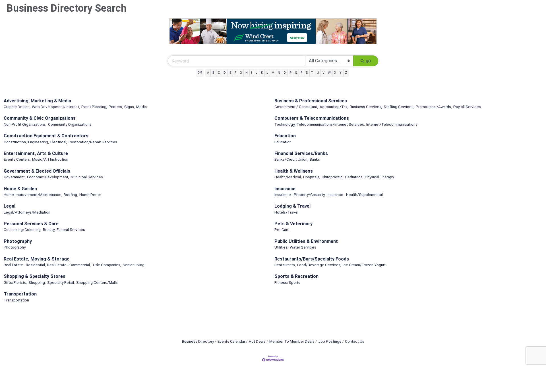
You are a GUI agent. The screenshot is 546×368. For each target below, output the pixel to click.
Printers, (116, 106)
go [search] (368, 60)
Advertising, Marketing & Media (37, 101)
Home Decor (90, 194)
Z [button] (346, 73)
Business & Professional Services (310, 101)
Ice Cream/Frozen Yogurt (364, 264)
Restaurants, (285, 264)
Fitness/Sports (287, 282)
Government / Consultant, (296, 106)
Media (141, 106)
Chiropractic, (333, 177)
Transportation (20, 294)
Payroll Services (467, 106)
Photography (18, 241)
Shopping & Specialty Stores (34, 276)
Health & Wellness (293, 171)
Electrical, (58, 142)
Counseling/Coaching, (23, 229)
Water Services (303, 247)
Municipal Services (87, 177)
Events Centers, (17, 159)
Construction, (15, 142)
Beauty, (49, 229)
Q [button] (296, 73)
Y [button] (341, 73)
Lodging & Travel (292, 206)
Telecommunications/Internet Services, (331, 124)
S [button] (307, 73)
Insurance (284, 188)
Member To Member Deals (292, 341)
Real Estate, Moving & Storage (36, 259)
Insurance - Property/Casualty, (299, 194)
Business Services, (366, 106)
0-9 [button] (200, 73)
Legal (9, 206)
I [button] (251, 73)
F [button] (235, 73)
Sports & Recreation (296, 276)
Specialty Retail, (61, 282)
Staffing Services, (399, 106)
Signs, (129, 106)
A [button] (208, 73)
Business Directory (198, 341)
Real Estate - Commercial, (69, 264)
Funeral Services (71, 229)
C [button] (219, 73)
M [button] (273, 73)
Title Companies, (106, 264)
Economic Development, (48, 177)
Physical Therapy (379, 177)
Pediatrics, (354, 177)
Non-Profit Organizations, (25, 124)
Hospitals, (311, 177)
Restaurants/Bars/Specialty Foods (311, 259)
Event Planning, (94, 106)
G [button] (241, 73)
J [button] (256, 73)
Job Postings (329, 341)
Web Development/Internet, (56, 106)
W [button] (329, 73)
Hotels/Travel (286, 212)
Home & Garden (20, 188)
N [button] (279, 73)
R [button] (301, 73)
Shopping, (37, 282)
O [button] (285, 73)
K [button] (262, 73)
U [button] (318, 73)
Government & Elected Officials (37, 171)
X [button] (335, 73)
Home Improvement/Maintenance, (33, 194)
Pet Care (281, 229)
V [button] (323, 73)
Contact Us (354, 341)
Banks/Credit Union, (291, 159)
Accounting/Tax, (334, 106)
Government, (15, 177)
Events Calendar (231, 341)
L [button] (267, 73)
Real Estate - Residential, (25, 264)
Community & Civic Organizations (40, 118)
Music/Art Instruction (50, 159)
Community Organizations (70, 124)
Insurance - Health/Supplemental (355, 194)
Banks (315, 159)
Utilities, (281, 247)
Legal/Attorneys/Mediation (27, 212)
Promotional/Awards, (434, 106)
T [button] (312, 73)
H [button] (246, 73)
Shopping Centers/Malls (97, 282)
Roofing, (71, 194)
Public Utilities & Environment (306, 241)
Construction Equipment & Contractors (46, 135)
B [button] (213, 73)
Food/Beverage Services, (319, 264)
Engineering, (38, 142)
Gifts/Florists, (15, 282)
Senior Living (133, 264)
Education (285, 135)
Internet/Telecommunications (391, 124)
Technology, (284, 124)
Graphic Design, (17, 106)
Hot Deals (257, 341)
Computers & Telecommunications (311, 118)
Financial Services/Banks (301, 153)
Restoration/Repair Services (93, 142)
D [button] (225, 73)
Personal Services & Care (31, 223)
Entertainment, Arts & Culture (36, 153)
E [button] (230, 73)
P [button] (290, 73)
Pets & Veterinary (293, 223)
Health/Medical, (288, 177)
